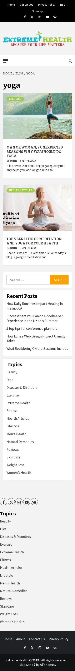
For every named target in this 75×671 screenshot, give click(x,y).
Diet (9, 380)
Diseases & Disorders (21, 387)
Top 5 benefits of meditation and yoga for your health (34, 241)
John (14, 160)
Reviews (12, 449)
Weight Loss (15, 465)
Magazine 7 (27, 664)
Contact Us (26, 4)
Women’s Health (18, 472)
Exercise (15, 98)
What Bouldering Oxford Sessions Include (37, 348)
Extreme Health (18, 403)
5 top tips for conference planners (31, 328)
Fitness (11, 410)
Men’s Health (16, 434)
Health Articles (20, 190)
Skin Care (13, 457)
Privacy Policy (46, 4)
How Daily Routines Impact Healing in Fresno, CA (34, 306)
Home (11, 4)
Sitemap (37, 10)
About (20, 639)
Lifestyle (13, 426)
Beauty (11, 372)
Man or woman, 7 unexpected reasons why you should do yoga (34, 151)
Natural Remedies (20, 441)
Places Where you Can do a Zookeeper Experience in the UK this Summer (34, 318)
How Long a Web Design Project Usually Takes (35, 338)
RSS (62, 4)
